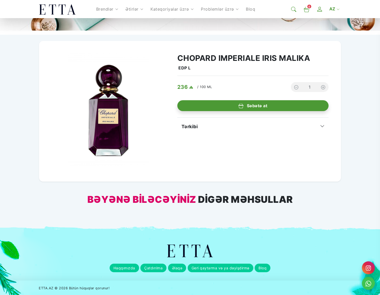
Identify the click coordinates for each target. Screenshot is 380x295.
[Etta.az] (57, 9)
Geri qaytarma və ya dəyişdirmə (220, 268)
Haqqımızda (124, 268)
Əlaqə (177, 268)
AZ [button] (333, 8)
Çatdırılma (153, 268)
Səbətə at (256, 105)
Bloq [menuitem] (250, 9)
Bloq (263, 268)
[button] (107, 9)
